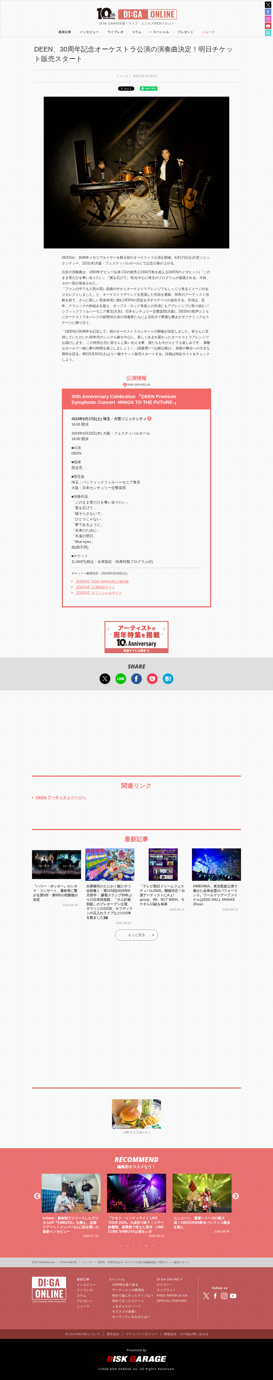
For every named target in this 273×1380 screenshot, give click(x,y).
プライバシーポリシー (142, 1334)
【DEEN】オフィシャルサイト (98, 593)
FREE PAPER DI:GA (172, 1295)
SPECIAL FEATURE (172, 1301)
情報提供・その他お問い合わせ (186, 1334)
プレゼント (186, 32)
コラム (137, 32)
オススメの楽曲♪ (124, 1311)
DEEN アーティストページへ (61, 797)
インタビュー (89, 32)
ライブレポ (115, 32)
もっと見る (136, 935)
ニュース (208, 32)
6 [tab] (152, 1246)
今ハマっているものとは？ (131, 1316)
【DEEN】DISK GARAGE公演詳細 (102, 581)
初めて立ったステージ (128, 1301)
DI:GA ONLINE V (169, 1279)
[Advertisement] (136, 729)
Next (235, 1196)
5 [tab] (146, 1246)
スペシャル (161, 32)
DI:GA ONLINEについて (82, 1334)
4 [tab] (140, 1246)
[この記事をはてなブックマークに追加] (168, 681)
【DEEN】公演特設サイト (95, 587)
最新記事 (64, 32)
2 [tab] (127, 1246)
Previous (37, 1196)
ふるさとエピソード (126, 1306)
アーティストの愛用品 (128, 1290)
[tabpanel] (71, 1206)
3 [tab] (133, 1246)
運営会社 (113, 1334)
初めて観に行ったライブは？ (133, 1295)
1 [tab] (120, 1246)
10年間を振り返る (125, 1284)
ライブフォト (166, 1290)
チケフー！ (165, 1284)
